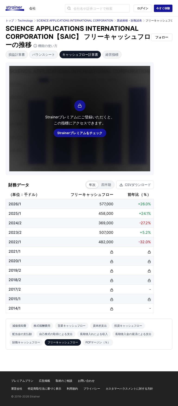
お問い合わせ (86, 380)
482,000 (106, 242)
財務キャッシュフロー (26, 342)
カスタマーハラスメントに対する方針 (129, 388)
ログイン (142, 8)
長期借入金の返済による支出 (133, 334)
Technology (25, 20)
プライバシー (91, 388)
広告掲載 (44, 380)
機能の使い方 (47, 46)
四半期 (106, 185)
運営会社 (16, 388)
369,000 (106, 223)
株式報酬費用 (42, 325)
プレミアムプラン (22, 380)
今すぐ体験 (163, 8)
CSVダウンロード (138, 185)
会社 (32, 8)
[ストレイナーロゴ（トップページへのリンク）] (17, 8)
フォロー (161, 37)
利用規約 (72, 388)
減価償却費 (19, 325)
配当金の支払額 (22, 334)
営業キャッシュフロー (72, 325)
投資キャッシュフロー (128, 325)
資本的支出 (100, 325)
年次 (92, 185)
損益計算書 (17, 54)
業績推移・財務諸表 (129, 20)
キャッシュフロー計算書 (80, 54)
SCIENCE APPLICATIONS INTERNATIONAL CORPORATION (75, 20)
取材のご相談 (64, 380)
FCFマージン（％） (98, 342)
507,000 (106, 232)
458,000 (106, 213)
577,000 (106, 204)
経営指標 (111, 54)
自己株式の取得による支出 (56, 334)
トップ (10, 20)
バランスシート (43, 54)
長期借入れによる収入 (94, 334)
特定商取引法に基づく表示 (44, 388)
